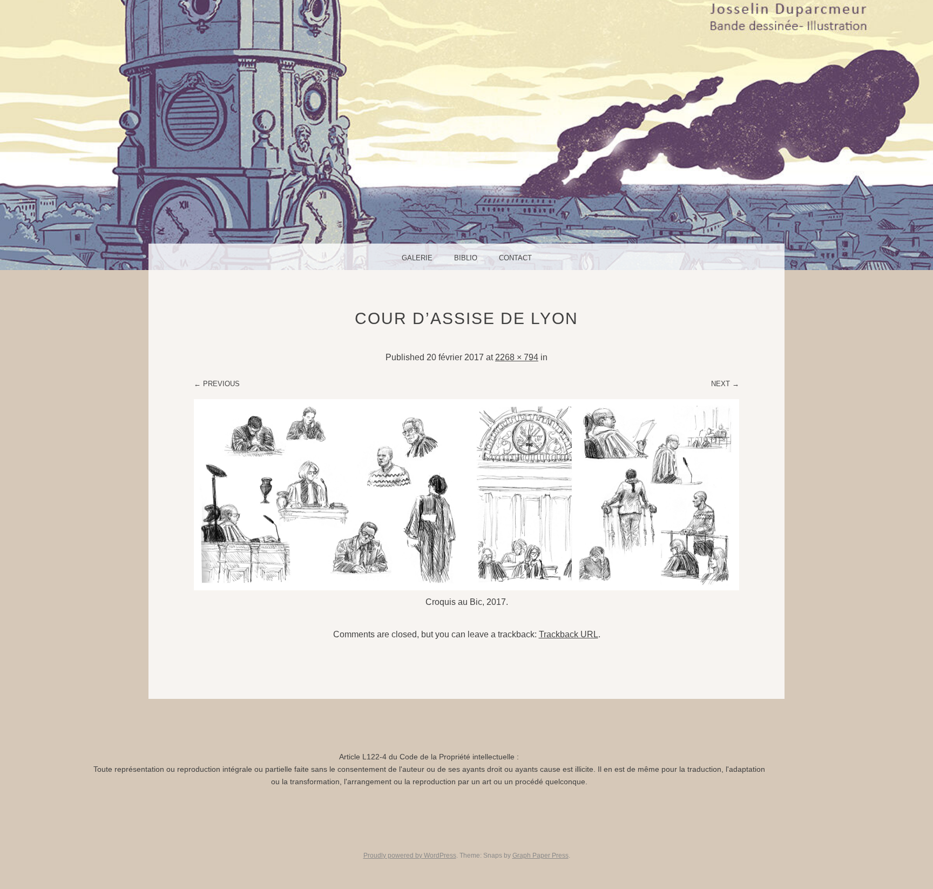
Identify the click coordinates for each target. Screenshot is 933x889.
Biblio (465, 258)
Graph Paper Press (540, 855)
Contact (515, 258)
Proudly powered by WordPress (409, 855)
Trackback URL (568, 634)
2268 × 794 (516, 357)
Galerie (417, 258)
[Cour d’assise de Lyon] (466, 587)
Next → (725, 384)
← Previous (217, 384)
